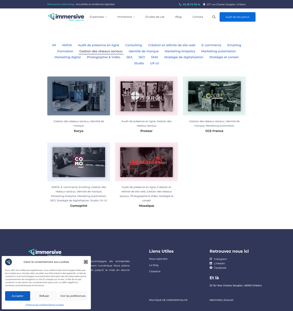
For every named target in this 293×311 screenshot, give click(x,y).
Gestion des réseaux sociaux (101, 51)
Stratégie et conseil (224, 57)
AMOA (67, 45)
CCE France (214, 131)
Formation (65, 51)
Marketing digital (67, 57)
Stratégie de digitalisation (183, 57)
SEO (142, 57)
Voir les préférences (73, 295)
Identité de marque (144, 51)
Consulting (133, 45)
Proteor (146, 131)
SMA (154, 57)
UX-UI (154, 63)
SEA (129, 57)
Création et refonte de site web (171, 45)
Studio (139, 63)
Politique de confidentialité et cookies (45, 304)
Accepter (17, 295)
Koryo (78, 131)
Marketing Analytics (180, 51)
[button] (85, 262)
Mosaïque (146, 206)
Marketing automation (218, 51)
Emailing (234, 45)
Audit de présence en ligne (98, 45)
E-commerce (211, 45)
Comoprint (78, 206)
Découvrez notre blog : (61, 4)
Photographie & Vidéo (103, 57)
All (54, 45)
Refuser (44, 295)
